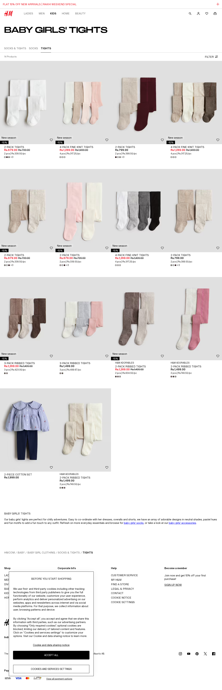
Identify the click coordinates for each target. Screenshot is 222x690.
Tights (88, 552)
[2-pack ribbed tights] (138, 318)
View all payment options (59, 679)
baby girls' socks (134, 522)
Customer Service (124, 575)
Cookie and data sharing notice (51, 645)
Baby (21, 552)
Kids (53, 13)
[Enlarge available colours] (63, 157)
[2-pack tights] (28, 102)
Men (42, 13)
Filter (209, 56)
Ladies (28, 13)
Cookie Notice (121, 597)
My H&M (116, 579)
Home (66, 13)
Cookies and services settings (51, 669)
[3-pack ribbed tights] (28, 318)
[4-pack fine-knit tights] (83, 102)
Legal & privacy (122, 588)
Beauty (80, 13)
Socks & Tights (69, 552)
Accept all (51, 655)
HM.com (9, 552)
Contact (117, 593)
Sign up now (173, 584)
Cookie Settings (123, 602)
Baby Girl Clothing (41, 552)
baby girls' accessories (182, 522)
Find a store (120, 584)
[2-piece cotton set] (28, 430)
